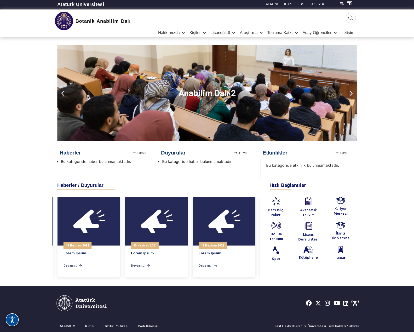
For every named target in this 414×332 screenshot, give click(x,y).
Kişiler (195, 32)
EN (342, 4)
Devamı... (70, 265)
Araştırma (249, 32)
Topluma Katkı (280, 32)
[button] (63, 93)
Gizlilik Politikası (116, 326)
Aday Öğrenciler (317, 32)
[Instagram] (327, 303)
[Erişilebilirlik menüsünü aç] (12, 319)
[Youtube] (337, 303)
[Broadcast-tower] (355, 303)
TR (349, 4)
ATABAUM (67, 326)
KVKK (89, 326)
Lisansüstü (220, 32)
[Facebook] (309, 303)
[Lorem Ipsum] (89, 221)
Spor (276, 259)
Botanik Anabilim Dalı (103, 21)
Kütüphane (308, 257)
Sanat (340, 258)
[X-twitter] (318, 303)
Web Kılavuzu (148, 326)
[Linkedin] (346, 303)
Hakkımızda (169, 32)
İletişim (347, 32)
